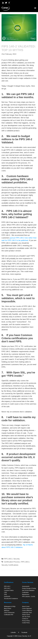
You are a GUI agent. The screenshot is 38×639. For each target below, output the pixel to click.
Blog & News (7, 608)
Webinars (6, 610)
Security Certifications (10, 565)
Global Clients (26, 614)
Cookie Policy (26, 622)
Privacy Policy (26, 620)
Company (25, 602)
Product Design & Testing (29, 588)
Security (16, 559)
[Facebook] (9, 3)
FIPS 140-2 (8, 559)
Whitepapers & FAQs (9, 606)
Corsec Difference (27, 610)
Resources (7, 602)
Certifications (8, 582)
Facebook (24, 632)
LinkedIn (13, 632)
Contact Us (25, 618)
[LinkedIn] (3, 3)
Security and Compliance (11, 598)
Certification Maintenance (25, 593)
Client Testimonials (9, 612)
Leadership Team (27, 612)
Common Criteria (8, 590)
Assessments (25, 586)
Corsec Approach (27, 608)
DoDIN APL (7, 596)
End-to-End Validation (28, 590)
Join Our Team (26, 616)
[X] (6, 3)
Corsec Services (27, 582)
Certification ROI (8, 614)
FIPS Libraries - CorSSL (28, 596)
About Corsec (26, 606)
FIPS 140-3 (7, 588)
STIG (5, 594)
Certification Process (12, 562)
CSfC (5, 592)
